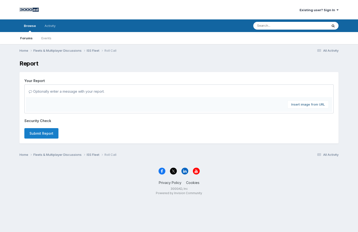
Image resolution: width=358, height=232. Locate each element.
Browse (30, 26)
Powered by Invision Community (179, 193)
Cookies (192, 183)
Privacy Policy (170, 183)
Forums (26, 38)
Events (46, 38)
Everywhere (312, 25)
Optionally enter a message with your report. (68, 91)
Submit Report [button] (41, 133)
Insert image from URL (308, 104)
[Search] (333, 26)
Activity (50, 26)
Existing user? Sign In (318, 10)
